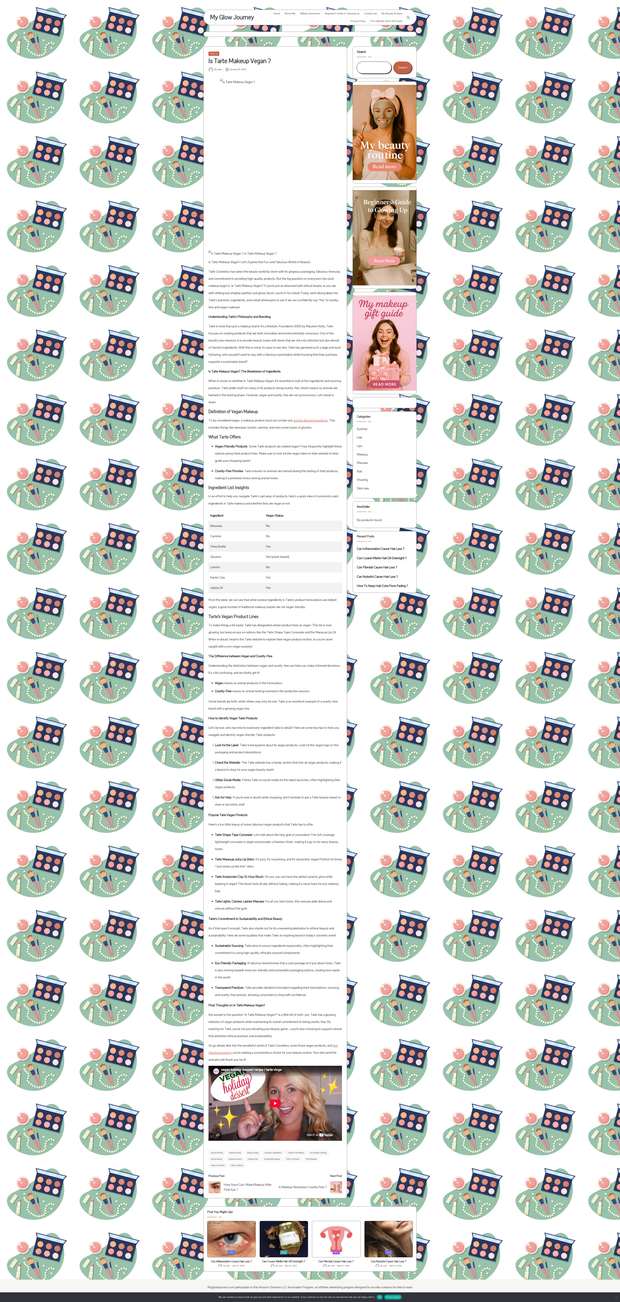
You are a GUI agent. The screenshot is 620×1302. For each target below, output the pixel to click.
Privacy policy (393, 1297)
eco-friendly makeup (318, 1152)
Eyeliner (362, 429)
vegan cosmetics (218, 1165)
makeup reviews (235, 1159)
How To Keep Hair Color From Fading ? (382, 586)
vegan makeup (237, 1165)
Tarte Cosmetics (293, 1159)
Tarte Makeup (311, 1159)
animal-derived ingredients (310, 420)
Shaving (362, 480)
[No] (616, 1297)
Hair (359, 437)
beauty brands (235, 1152)
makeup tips (253, 1159)
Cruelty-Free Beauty (296, 1152)
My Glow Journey (232, 17)
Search (361, 52)
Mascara (362, 463)
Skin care (363, 488)
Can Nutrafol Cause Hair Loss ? (377, 576)
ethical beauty (216, 1159)
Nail (359, 471)
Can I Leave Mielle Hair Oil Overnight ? (382, 558)
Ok (379, 1297)
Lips (359, 446)
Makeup (214, 53)
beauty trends (252, 1152)
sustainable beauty (272, 1159)
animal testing (217, 1152)
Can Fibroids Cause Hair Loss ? (377, 567)
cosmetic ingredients (273, 1152)
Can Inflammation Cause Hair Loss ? (380, 549)
